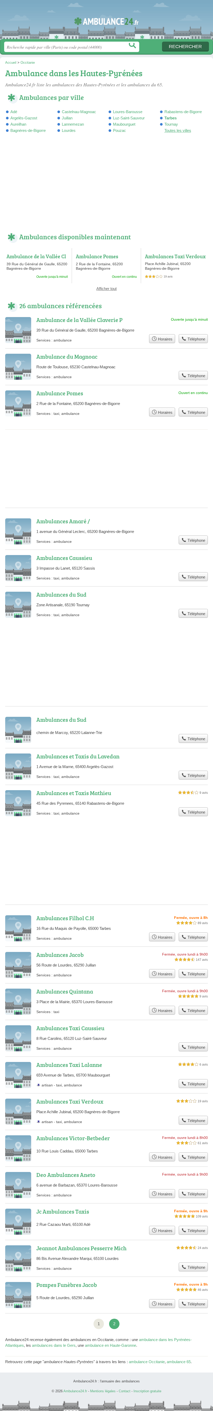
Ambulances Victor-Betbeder (73, 1138)
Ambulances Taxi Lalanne (69, 1065)
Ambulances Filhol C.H (65, 918)
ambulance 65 (179, 1362)
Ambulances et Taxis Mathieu (73, 793)
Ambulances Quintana (64, 991)
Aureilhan (18, 124)
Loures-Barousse (127, 111)
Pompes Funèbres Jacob (66, 1285)
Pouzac (119, 130)
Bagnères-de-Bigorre (28, 130)
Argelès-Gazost (23, 118)
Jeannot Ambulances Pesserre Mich (81, 1248)
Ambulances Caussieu (64, 558)
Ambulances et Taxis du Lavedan (77, 756)
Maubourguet (124, 124)
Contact (124, 1391)
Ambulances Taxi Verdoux (175, 256)
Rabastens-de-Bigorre (183, 111)
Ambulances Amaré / (63, 521)
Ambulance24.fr (106, 21)
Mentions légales (103, 1391)
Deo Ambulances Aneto (65, 1175)
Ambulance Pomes (97, 256)
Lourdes (69, 130)
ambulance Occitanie (147, 1362)
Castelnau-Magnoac (79, 111)
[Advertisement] (106, 186)
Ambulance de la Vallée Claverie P (36, 259)
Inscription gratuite (147, 1391)
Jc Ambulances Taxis (62, 1211)
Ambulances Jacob (60, 955)
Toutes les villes (177, 130)
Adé (13, 111)
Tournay (171, 124)
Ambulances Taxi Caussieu (70, 1028)
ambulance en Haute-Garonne (110, 1345)
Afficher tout (106, 288)
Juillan (67, 118)
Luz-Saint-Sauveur (129, 118)
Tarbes (170, 118)
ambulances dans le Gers (54, 1345)
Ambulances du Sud (61, 594)
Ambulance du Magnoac (66, 356)
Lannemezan (73, 124)
